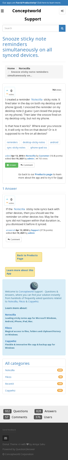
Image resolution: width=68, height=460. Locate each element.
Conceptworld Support (26, 15)
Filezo (22, 301)
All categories (17, 363)
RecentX (9, 383)
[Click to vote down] (7, 93)
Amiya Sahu (39, 444)
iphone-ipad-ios (39, 147)
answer (12, 165)
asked (8, 155)
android (54, 142)
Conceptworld (26, 291)
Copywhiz (33, 301)
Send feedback (9, 429)
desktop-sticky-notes (34, 142)
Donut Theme (9, 444)
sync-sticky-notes (16, 147)
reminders (12, 142)
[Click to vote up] (7, 90)
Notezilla (36, 99)
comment (28, 165)
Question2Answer (25, 449)
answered (10, 230)
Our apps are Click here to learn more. (31, 2)
